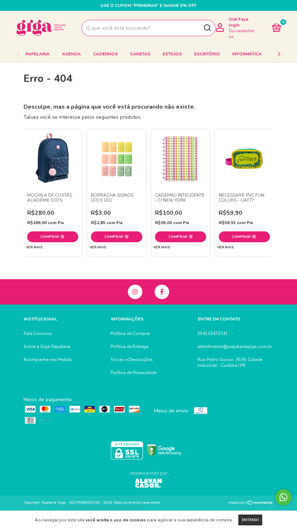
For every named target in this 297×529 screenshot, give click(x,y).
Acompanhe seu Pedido (48, 359)
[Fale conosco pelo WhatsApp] (283, 497)
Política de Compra (130, 333)
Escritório (207, 54)
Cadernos (105, 54)
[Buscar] (207, 27)
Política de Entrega (129, 346)
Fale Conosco (38, 333)
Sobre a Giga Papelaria (47, 346)
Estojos (172, 54)
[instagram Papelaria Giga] (135, 292)
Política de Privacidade (133, 372)
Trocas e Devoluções (131, 359)
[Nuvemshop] (250, 503)
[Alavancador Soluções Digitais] (148, 484)
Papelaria (37, 54)
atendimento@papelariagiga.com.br (234, 346)
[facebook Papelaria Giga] (162, 292)
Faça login (238, 22)
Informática (247, 54)
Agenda (71, 54)
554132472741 (212, 333)
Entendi (250, 519)
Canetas (140, 54)
